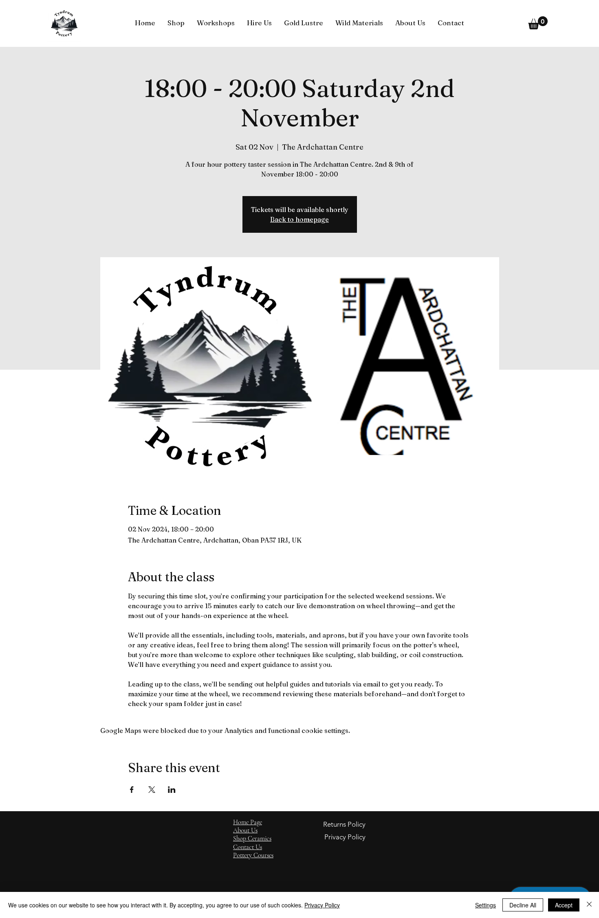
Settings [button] (485, 905)
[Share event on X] (152, 789)
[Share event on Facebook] (132, 789)
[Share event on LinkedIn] (172, 789)
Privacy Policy (322, 905)
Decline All (522, 905)
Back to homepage (299, 219)
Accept (564, 905)
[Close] (589, 904)
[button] (176, 23)
